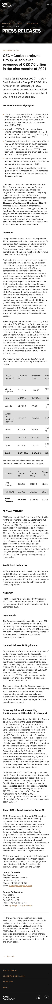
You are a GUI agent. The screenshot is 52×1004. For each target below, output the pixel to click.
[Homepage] (8, 5)
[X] (46, 997)
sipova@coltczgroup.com (20, 905)
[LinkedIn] (38, 997)
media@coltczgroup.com (20, 885)
